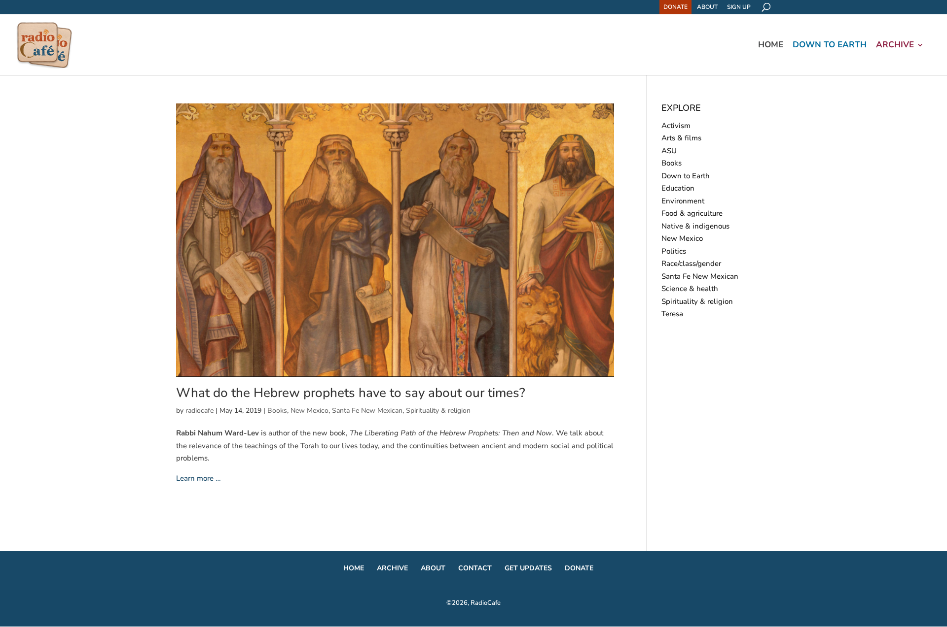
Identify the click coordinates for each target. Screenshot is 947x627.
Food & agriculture (692, 213)
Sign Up (739, 7)
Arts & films (681, 138)
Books (277, 410)
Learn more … (198, 478)
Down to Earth (830, 45)
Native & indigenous (695, 226)
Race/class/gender (691, 263)
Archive (895, 45)
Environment (682, 201)
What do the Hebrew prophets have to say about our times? (350, 392)
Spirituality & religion (438, 410)
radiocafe (199, 410)
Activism (676, 126)
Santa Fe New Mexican (367, 410)
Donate (675, 7)
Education (677, 188)
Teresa (672, 314)
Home (770, 45)
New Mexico (309, 410)
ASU (669, 151)
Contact (475, 568)
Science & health (689, 289)
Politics (673, 251)
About (707, 7)
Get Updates (528, 568)
